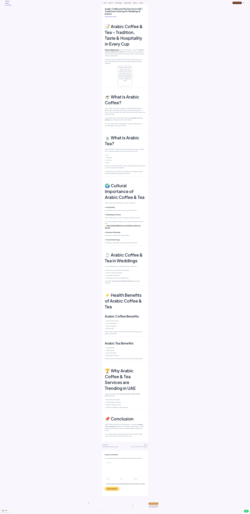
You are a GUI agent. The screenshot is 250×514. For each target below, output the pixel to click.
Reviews (135, 2)
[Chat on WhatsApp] (243, 3)
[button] (246, 511)
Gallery (121, 506)
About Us (110, 2)
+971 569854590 (137, 504)
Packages (122, 504)
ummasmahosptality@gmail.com (140, 508)
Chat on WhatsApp (153, 506)
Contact (141, 2)
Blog (109, 507)
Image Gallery (127, 2)
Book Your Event (153, 503)
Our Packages (118, 2)
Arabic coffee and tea (112, 50)
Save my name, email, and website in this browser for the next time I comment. (126, 484)
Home (105, 2)
